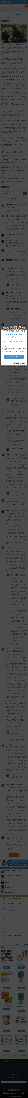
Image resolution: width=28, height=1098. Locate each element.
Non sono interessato (19, 363)
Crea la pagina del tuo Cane (14, 357)
